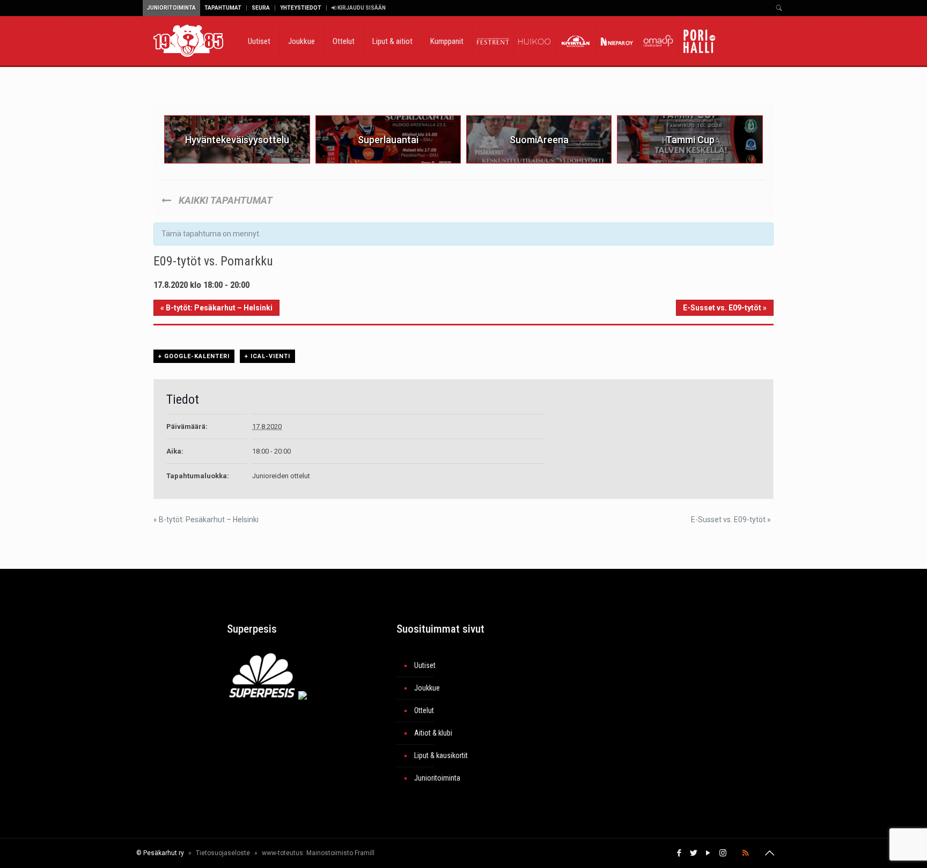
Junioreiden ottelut (281, 476)
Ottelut (424, 710)
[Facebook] (679, 853)
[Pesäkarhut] (188, 40)
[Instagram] (723, 853)
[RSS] (745, 853)
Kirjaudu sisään (361, 8)
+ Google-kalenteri (194, 356)
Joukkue (427, 688)
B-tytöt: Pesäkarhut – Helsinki (216, 307)
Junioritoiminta (171, 8)
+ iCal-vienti (267, 356)
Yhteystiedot (300, 8)
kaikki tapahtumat (224, 200)
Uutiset (425, 665)
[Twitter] (694, 853)
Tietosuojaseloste (223, 853)
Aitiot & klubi (433, 733)
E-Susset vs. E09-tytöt (725, 307)
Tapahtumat (222, 8)
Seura (261, 8)
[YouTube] (708, 853)
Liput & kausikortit (441, 755)
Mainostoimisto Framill (340, 853)
